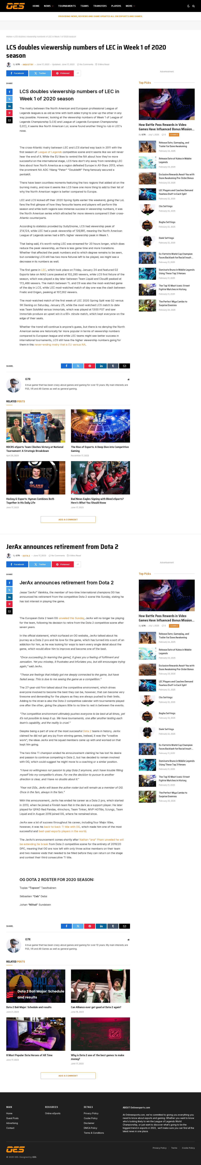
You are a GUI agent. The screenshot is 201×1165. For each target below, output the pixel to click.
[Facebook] (9, 92)
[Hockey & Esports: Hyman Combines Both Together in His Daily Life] (35, 477)
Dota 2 (26, 555)
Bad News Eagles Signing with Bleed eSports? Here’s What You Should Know (97, 501)
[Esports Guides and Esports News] (15, 6)
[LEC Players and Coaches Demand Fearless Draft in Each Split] (147, 194)
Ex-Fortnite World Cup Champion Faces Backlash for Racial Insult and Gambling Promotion (176, 255)
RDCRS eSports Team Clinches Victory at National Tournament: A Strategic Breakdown (34, 449)
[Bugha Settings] (147, 226)
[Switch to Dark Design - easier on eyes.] (188, 6)
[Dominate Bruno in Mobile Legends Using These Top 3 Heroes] (147, 274)
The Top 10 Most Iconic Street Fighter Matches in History (174, 287)
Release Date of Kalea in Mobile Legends (175, 160)
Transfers (100, 6)
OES (34, 1157)
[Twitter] (9, 99)
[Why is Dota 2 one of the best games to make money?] (100, 1034)
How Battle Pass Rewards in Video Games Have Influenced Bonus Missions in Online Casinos (166, 127)
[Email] (9, 120)
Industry (28, 64)
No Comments (86, 64)
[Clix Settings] (147, 210)
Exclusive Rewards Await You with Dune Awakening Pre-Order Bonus (176, 176)
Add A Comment (68, 519)
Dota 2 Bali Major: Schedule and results (29, 1007)
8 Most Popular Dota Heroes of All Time (29, 1055)
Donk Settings (166, 238)
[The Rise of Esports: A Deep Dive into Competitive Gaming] (100, 426)
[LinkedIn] (9, 106)
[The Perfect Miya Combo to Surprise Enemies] (147, 306)
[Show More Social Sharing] (78, 73)
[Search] (193, 6)
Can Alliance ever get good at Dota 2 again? (96, 1007)
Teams (84, 6)
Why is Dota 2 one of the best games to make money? (97, 1057)
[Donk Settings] (147, 242)
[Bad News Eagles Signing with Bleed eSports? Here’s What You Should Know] (100, 477)
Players (116, 6)
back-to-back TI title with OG (62, 826)
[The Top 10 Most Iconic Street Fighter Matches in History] (147, 290)
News (47, 6)
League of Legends (50, 152)
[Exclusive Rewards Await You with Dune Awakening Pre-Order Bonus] (147, 178)
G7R (18, 64)
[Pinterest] (9, 113)
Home (36, 6)
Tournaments (67, 6)
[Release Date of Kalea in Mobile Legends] (147, 162)
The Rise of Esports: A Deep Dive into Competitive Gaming (100, 449)
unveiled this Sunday (71, 618)
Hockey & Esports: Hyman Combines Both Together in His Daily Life (30, 501)
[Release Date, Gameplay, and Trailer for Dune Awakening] (147, 147)
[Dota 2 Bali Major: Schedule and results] (35, 986)
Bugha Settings (167, 222)
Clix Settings (165, 206)
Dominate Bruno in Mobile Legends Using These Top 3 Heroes (177, 271)
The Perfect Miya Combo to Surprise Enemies (173, 303)
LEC (43, 269)
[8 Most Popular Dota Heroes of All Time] (35, 1034)
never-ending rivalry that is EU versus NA (60, 344)
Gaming (174, 135)
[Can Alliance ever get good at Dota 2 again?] (100, 986)
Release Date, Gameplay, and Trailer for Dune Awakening (174, 144)
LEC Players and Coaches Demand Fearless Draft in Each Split (176, 192)
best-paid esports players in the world (62, 831)
